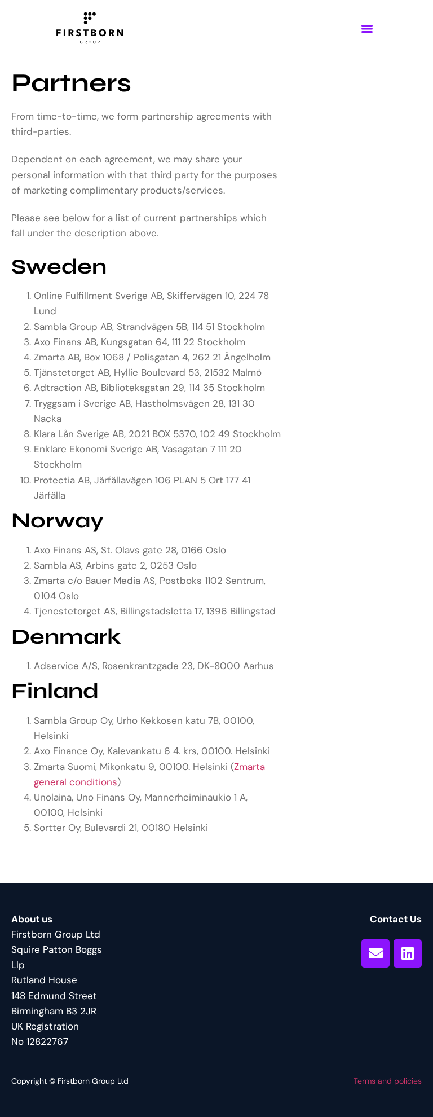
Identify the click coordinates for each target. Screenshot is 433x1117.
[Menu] (367, 28)
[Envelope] (375, 953)
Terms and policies (388, 1081)
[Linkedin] (408, 953)
